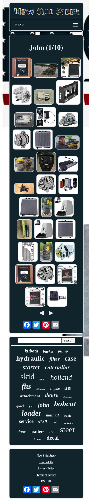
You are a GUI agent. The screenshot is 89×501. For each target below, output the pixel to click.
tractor (38, 439)
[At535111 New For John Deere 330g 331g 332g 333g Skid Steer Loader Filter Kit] (68, 185)
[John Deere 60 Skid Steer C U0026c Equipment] (46, 71)
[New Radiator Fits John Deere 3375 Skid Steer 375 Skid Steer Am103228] (27, 252)
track (67, 415)
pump (63, 351)
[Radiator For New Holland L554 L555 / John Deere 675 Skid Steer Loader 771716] (67, 274)
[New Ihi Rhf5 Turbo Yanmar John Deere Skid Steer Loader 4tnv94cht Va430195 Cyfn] (68, 120)
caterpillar (57, 367)
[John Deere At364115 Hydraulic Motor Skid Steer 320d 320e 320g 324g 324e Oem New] (24, 189)
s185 (68, 388)
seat (42, 379)
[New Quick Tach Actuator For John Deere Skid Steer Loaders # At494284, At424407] (68, 164)
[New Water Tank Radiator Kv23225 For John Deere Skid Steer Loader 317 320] (65, 230)
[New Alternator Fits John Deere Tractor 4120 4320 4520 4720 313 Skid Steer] (46, 185)
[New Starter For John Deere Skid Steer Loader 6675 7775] (22, 95)
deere (52, 394)
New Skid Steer (46, 455)
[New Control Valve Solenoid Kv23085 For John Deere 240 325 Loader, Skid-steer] (57, 297)
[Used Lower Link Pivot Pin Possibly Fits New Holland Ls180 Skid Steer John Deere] (24, 230)
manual (52, 415)
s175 (52, 432)
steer (67, 429)
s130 (42, 421)
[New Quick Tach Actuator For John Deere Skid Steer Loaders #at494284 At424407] (46, 117)
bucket (48, 351)
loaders (37, 431)
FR (49, 481)
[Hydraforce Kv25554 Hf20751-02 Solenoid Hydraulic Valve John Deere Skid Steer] (44, 97)
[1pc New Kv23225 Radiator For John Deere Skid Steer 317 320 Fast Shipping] (29, 207)
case (70, 358)
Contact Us (46, 462)
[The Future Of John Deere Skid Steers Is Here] (67, 143)
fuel (31, 406)
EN (43, 481)
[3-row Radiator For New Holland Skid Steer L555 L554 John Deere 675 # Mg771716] (70, 68)
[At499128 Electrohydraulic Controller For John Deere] (46, 162)
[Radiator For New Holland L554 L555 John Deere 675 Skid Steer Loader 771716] (35, 297)
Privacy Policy (46, 468)
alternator (67, 397)
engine (55, 388)
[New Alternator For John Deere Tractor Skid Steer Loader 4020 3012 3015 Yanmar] (64, 252)
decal (53, 438)
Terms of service (46, 475)
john (43, 404)
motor (56, 422)
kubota (31, 350)
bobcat (65, 403)
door (22, 431)
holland (61, 377)
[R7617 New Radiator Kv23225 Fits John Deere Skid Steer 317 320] (43, 140)
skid (27, 376)
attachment (30, 396)
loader (31, 413)
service (26, 421)
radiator (68, 422)
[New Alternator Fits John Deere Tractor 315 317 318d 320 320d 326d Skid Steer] (45, 274)
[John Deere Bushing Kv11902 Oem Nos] (24, 165)
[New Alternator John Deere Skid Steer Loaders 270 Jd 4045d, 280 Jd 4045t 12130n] (22, 140)
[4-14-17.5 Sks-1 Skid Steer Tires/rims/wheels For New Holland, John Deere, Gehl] (46, 207)
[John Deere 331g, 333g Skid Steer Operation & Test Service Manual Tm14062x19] (22, 68)
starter (31, 367)
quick (20, 405)
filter (54, 359)
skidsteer (40, 389)
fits (26, 386)
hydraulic (30, 358)
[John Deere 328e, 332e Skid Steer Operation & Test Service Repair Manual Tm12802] (24, 274)
